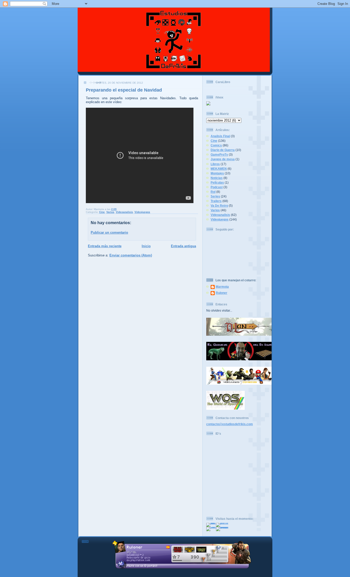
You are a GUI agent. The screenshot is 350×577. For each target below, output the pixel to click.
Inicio (146, 246)
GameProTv (219, 154)
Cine (102, 212)
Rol (213, 191)
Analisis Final (220, 136)
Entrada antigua (183, 246)
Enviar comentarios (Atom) (130, 255)
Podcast (217, 187)
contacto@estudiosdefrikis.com (229, 424)
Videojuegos (142, 212)
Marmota (222, 286)
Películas (217, 182)
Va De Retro (219, 205)
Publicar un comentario (109, 232)
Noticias (217, 178)
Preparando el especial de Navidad (124, 90)
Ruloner (221, 292)
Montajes (217, 173)
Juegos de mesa (223, 159)
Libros (215, 164)
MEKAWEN (219, 168)
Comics (216, 145)
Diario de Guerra (223, 150)
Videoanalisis (124, 212)
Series (215, 196)
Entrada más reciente (104, 246)
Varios (110, 212)
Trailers (216, 201)
